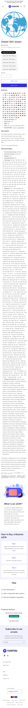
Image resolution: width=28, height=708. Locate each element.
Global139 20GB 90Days (9, 69)
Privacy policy (15, 700)
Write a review (14, 616)
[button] (3, 6)
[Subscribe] (23, 642)
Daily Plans (6, 665)
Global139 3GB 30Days (9, 59)
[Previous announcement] (2, 2)
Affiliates (5, 675)
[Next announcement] (25, 2)
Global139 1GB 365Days (9, 55)
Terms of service (10, 702)
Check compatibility (18, 127)
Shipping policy (19, 702)
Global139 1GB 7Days (8, 52)
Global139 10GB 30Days (9, 66)
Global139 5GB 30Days (9, 62)
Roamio (8, 700)
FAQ (4, 671)
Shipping (9, 47)
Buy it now (14, 85)
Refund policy (22, 700)
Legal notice (20, 704)
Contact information (11, 704)
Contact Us (6, 678)
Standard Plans (7, 662)
